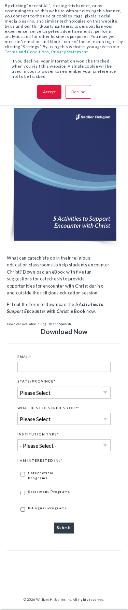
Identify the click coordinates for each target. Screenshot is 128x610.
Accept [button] (49, 91)
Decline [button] (78, 91)
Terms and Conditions (27, 51)
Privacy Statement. (70, 51)
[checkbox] (64, 491)
